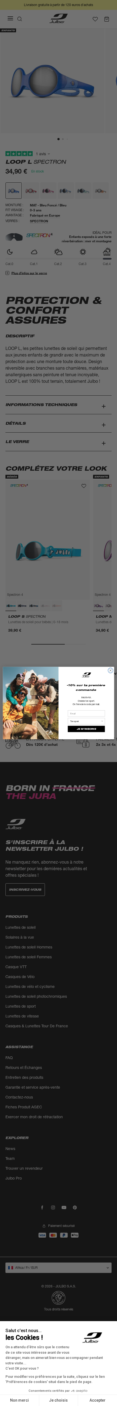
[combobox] (85, 721)
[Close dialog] (110, 670)
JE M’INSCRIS (86, 729)
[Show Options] (102, 721)
